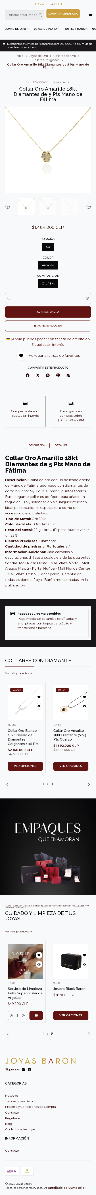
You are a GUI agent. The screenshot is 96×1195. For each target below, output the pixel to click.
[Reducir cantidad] (8, 298)
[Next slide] (87, 206)
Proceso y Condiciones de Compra (30, 1106)
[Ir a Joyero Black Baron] (70, 961)
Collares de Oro (64, 56)
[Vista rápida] (39, 706)
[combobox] (24, 15)
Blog (8, 1123)
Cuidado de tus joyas (20, 1129)
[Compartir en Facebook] (27, 375)
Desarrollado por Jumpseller (65, 1187)
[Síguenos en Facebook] (29, 1070)
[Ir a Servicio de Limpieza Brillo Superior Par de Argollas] (25, 961)
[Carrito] (91, 15)
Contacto (12, 1112)
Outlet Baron (76, 28)
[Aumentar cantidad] (87, 298)
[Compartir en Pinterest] (58, 375)
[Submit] (40, 15)
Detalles (61, 445)
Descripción (37, 445)
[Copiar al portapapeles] (68, 375)
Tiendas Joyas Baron (20, 1101)
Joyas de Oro (15, 28)
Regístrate (12, 1118)
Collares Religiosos (45, 60)
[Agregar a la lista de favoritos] (39, 697)
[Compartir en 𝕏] (37, 375)
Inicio (19, 56)
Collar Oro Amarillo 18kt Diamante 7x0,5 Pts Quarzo (69, 734)
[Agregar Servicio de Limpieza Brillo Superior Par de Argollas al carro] (36, 1015)
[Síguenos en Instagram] (23, 1070)
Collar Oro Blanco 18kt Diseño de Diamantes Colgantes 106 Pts (23, 737)
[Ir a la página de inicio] (47, 4)
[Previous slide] (8, 206)
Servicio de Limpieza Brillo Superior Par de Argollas (25, 993)
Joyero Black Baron (69, 989)
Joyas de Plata (45, 28)
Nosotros (11, 1095)
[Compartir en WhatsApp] (47, 375)
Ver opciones (25, 766)
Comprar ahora (48, 311)
